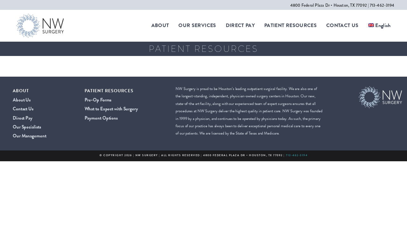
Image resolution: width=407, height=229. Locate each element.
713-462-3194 (296, 155)
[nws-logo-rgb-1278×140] (40, 16)
